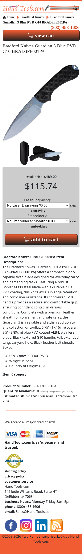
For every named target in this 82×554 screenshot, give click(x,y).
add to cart (44, 239)
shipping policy (15, 471)
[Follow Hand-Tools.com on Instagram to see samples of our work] (26, 525)
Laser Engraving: (37, 200)
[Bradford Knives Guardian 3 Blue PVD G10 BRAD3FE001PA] (41, 102)
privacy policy (15, 476)
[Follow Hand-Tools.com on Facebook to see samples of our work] (11, 525)
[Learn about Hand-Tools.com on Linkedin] (41, 525)
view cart (44, 35)
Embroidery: (37, 215)
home (10, 17)
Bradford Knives (32, 17)
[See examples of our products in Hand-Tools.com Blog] (56, 525)
